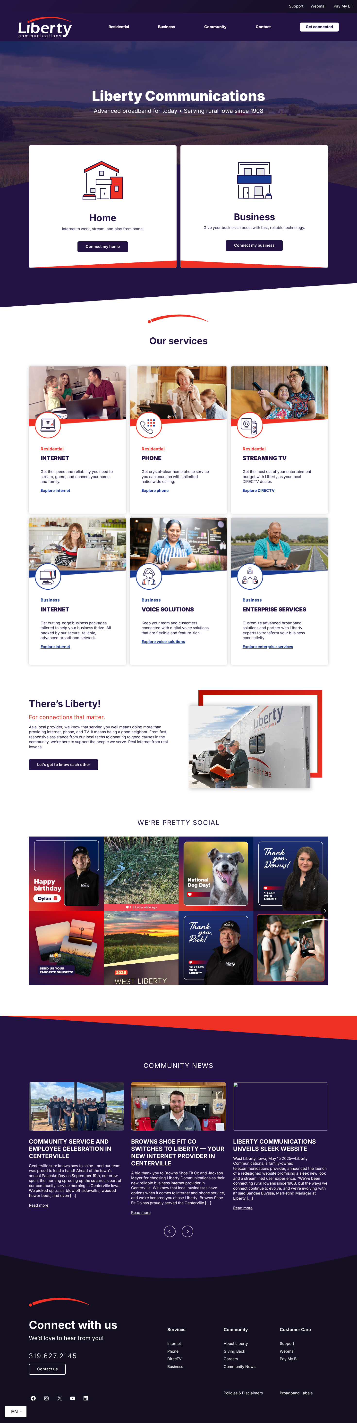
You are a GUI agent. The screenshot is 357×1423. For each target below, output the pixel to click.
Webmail (288, 1351)
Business (175, 1366)
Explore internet (55, 490)
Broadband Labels (296, 1393)
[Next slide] (187, 1231)
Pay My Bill (289, 1359)
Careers (231, 1359)
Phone (172, 1351)
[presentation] (76, 1106)
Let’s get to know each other (63, 764)
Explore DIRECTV (259, 490)
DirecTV (174, 1359)
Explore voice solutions (163, 641)
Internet (174, 1343)
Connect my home (103, 246)
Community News (239, 1366)
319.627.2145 (53, 1356)
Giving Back (234, 1351)
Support (287, 1343)
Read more (38, 1205)
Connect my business (254, 245)
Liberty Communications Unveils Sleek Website (274, 1145)
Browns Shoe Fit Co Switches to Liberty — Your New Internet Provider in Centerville (177, 1152)
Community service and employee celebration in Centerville (70, 1149)
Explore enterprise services (268, 646)
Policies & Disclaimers (243, 1393)
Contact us (47, 1369)
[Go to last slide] (170, 1231)
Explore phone (155, 490)
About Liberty (236, 1343)
